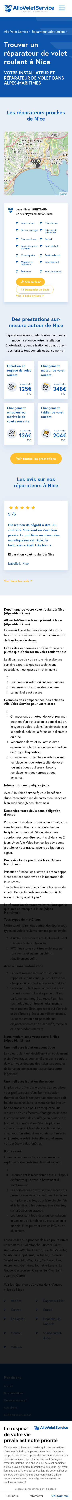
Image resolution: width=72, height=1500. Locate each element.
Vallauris (16, 1347)
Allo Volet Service (16, 31)
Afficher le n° (32, 282)
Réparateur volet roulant (48, 31)
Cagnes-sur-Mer (53, 1301)
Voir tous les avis (16, 581)
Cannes (16, 1310)
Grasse (47, 1310)
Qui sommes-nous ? (16, 1400)
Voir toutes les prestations (36, 458)
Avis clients (10, 1408)
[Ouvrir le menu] (62, 8)
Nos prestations (13, 1393)
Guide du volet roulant (17, 1415)
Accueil (8, 1386)
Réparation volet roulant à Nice (31, 554)
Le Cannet (18, 1319)
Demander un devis (36, 290)
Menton (16, 1333)
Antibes (16, 1301)
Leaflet (63, 193)
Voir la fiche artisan (28, 296)
